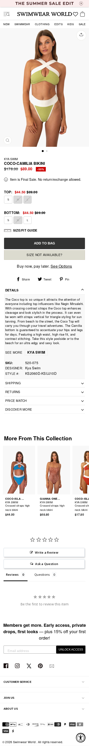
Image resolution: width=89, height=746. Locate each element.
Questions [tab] (42, 574)
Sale (82, 24)
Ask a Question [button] (46, 564)
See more (25, 352)
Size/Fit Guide (25, 230)
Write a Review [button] (46, 552)
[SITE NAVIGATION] (4, 14)
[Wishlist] (75, 16)
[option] (44, 87)
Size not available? (44, 254)
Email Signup (52, 666)
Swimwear (22, 24)
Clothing (42, 24)
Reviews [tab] (12, 574)
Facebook (6, 666)
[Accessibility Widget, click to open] (80, 737)
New (6, 24)
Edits (58, 24)
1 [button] (43, 151)
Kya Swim (11, 159)
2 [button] (47, 151)
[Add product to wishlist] (32, 506)
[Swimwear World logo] (44, 14)
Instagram (18, 666)
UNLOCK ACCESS (71, 649)
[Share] (81, 35)
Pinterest (41, 666)
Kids (70, 24)
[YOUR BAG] (83, 14)
